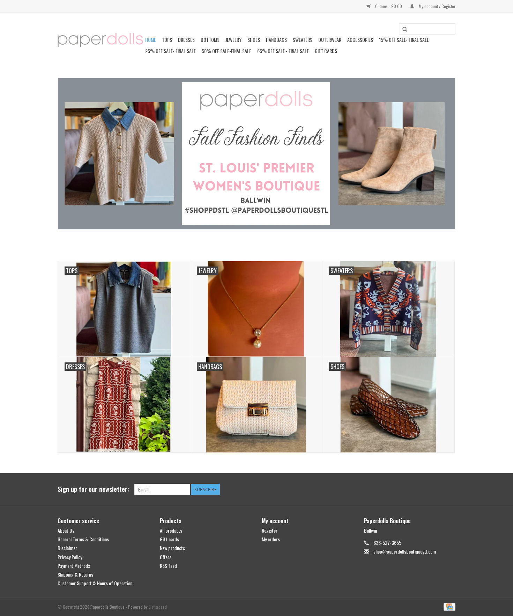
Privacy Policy (70, 557)
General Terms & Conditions (83, 539)
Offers (165, 557)
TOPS (167, 39)
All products (171, 530)
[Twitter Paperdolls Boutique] (437, 489)
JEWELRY (233, 39)
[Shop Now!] (256, 153)
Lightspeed (158, 607)
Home (150, 39)
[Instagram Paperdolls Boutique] (449, 489)
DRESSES (186, 39)
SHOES (253, 39)
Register (269, 530)
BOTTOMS (210, 39)
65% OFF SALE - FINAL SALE (283, 50)
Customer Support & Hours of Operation (95, 583)
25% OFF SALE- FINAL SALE (170, 50)
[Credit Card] (448, 606)
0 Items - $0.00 (388, 6)
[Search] (405, 29)
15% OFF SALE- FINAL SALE (404, 39)
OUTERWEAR (329, 39)
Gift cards (326, 50)
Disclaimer (67, 547)
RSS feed (168, 565)
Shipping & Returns (75, 574)
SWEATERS (302, 39)
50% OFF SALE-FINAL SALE (226, 50)
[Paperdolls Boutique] (100, 40)
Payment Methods (74, 565)
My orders (271, 539)
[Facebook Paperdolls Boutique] (425, 489)
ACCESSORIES (360, 39)
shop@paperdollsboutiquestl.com (404, 551)
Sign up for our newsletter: (93, 489)
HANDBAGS (276, 39)
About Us (66, 530)
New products (172, 547)
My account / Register (436, 6)
